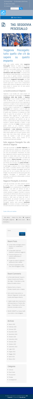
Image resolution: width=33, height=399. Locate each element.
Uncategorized (12, 379)
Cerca (9, 230)
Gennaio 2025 (12, 329)
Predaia (11, 377)
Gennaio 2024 (12, 341)
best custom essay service (14, 293)
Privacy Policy (9, 1)
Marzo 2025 (12, 324)
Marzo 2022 (12, 359)
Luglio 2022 (12, 349)
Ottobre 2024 (12, 336)
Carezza (11, 369)
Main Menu (18, 17)
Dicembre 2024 (13, 332)
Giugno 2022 (12, 351)
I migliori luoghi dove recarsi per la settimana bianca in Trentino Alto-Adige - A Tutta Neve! (16, 303)
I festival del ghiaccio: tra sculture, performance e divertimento (15, 256)
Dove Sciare (21, 219)
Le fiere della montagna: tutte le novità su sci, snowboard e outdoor (17, 246)
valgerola (11, 219)
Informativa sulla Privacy (21, 1)
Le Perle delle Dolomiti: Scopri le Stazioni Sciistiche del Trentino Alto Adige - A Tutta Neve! (16, 279)
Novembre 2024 (13, 334)
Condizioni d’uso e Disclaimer (13, 6)
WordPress (22, 397)
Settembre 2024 (13, 339)
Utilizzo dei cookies (10, 3)
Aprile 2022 (12, 356)
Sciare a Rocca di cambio (9, 211)
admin (8, 217)
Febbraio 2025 (12, 327)
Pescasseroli (12, 374)
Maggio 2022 (12, 354)
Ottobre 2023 (12, 344)
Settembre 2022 (13, 346)
